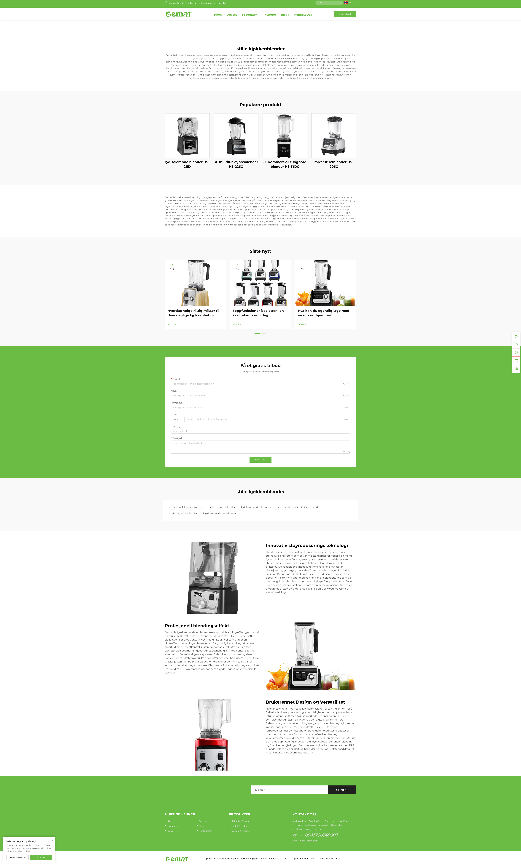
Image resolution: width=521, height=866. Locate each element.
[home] (178, 13)
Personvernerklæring (329, 858)
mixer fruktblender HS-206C (333, 164)
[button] (257, 333)
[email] (516, 360)
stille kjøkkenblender (222, 507)
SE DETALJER (187, 135)
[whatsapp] (516, 352)
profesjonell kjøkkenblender (186, 507)
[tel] (516, 344)
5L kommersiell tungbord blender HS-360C (284, 164)
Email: (305, 840)
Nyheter (270, 14)
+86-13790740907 (320, 835)
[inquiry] (516, 336)
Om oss (232, 14)
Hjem (218, 14)
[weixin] (516, 369)
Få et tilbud (345, 14)
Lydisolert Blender (240, 831)
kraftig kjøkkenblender (183, 513)
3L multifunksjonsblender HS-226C (236, 164)
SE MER (172, 324)
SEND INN (260, 459)
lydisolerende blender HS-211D (187, 164)
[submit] (340, 3)
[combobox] (178, 419)
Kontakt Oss (303, 14)
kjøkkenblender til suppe (256, 507)
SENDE (342, 790)
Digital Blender (239, 826)
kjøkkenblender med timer (219, 513)
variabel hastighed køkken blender (299, 507)
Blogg (285, 14)
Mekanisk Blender (240, 821)
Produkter (249, 14)
